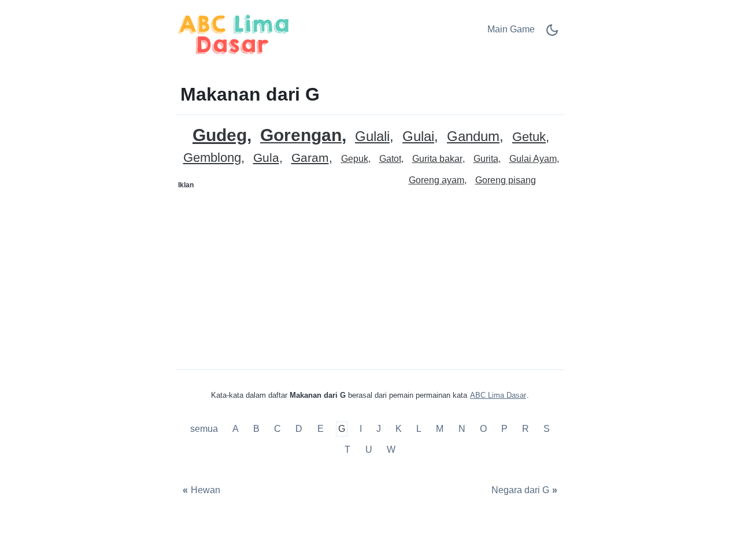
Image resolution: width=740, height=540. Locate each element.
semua (205, 429)
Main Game (511, 29)
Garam (310, 158)
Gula (266, 158)
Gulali (372, 137)
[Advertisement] (273, 266)
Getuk (529, 137)
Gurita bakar (437, 159)
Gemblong (212, 158)
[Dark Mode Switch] (552, 33)
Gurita (485, 159)
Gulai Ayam (533, 159)
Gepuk (354, 159)
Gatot (390, 159)
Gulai (418, 137)
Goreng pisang (505, 180)
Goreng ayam (436, 180)
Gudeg (220, 135)
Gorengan (301, 136)
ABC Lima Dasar (498, 395)
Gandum (473, 137)
